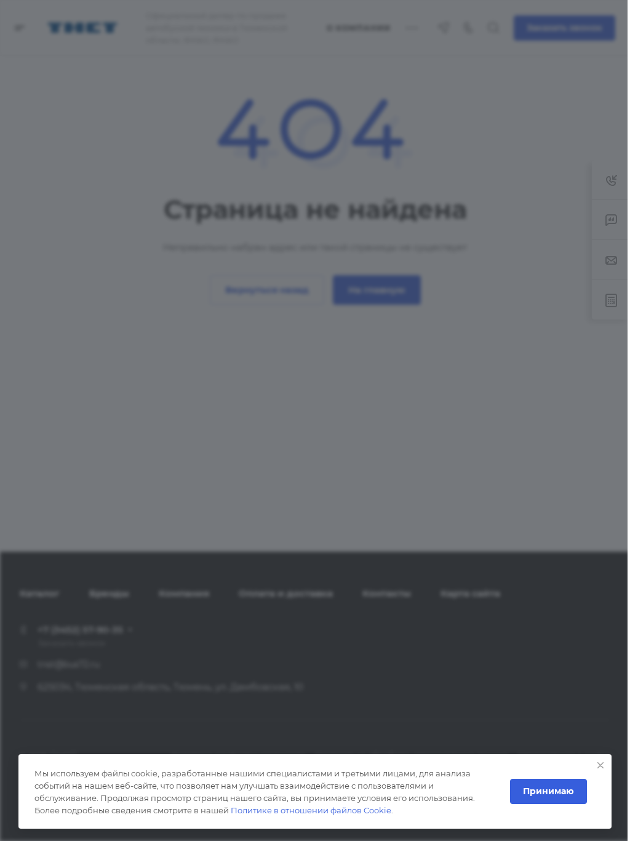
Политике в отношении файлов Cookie (311, 810)
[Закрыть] (600, 765)
